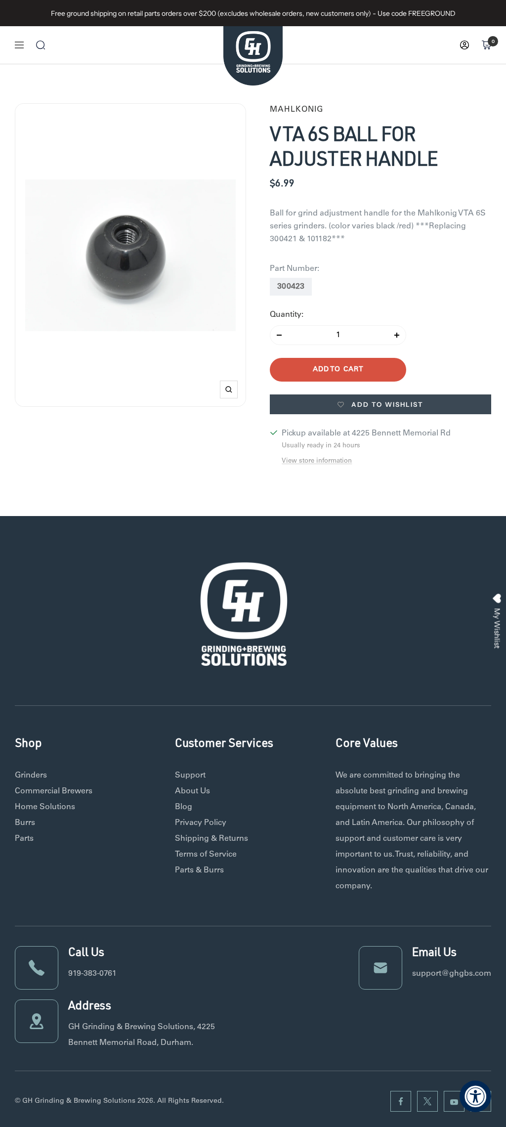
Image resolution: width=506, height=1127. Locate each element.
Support (190, 776)
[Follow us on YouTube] (454, 1101)
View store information (317, 461)
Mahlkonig (296, 110)
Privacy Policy (200, 823)
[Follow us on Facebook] (401, 1101)
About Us (192, 791)
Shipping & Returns (211, 839)
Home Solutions (45, 807)
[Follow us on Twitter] (427, 1101)
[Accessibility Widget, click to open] (475, 1096)
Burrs (25, 823)
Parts (24, 839)
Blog (183, 807)
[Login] (464, 45)
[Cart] (486, 45)
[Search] (40, 45)
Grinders (31, 776)
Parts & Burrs (199, 870)
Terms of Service (206, 855)
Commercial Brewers (53, 791)
